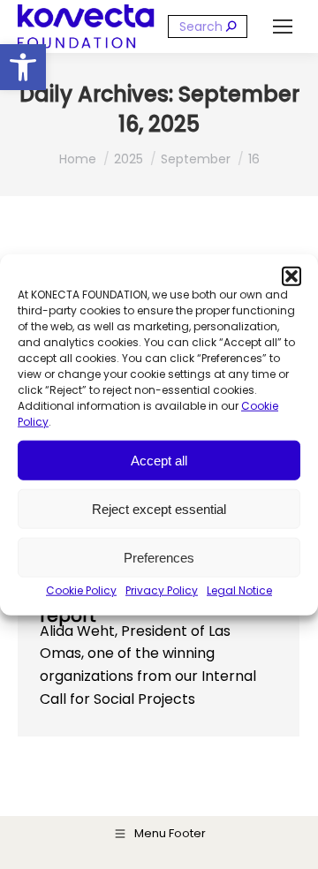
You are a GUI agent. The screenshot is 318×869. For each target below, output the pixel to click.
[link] (23, 67)
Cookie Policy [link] (81, 590)
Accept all (159, 459)
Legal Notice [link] (239, 590)
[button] (291, 276)
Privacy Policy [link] (161, 590)
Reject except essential (159, 508)
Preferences (159, 556)
